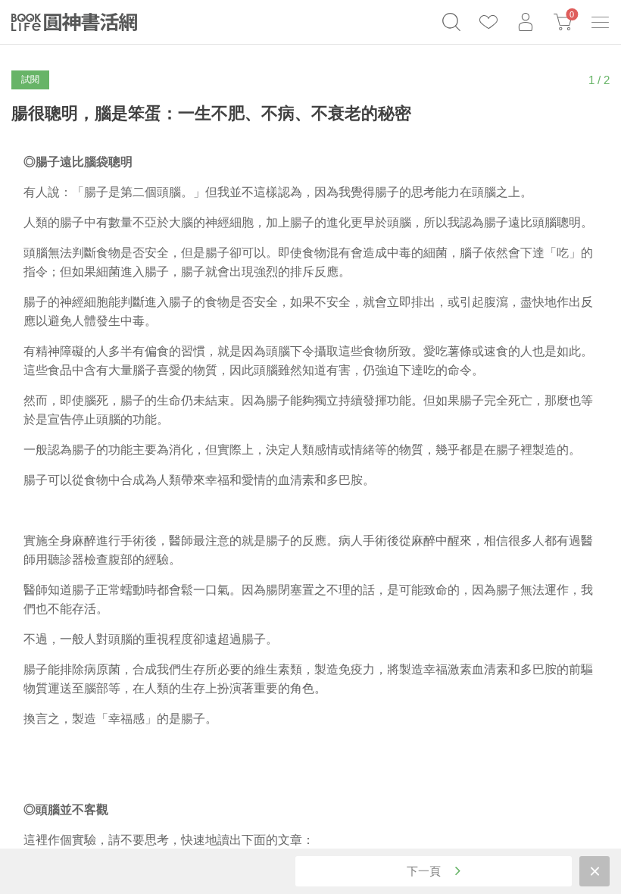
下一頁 (425, 870)
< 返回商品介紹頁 (594, 871)
